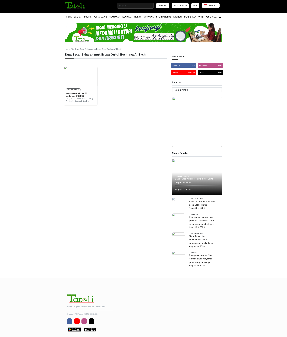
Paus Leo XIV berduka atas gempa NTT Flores (202, 203)
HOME (69, 17)
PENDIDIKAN (190, 17)
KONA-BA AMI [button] (180, 5)
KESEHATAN (211, 17)
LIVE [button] (195, 5)
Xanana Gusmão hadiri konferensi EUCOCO (76, 94)
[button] (75, 5)
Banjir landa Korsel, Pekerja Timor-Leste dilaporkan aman (194, 181)
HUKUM (138, 17)
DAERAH (78, 17)
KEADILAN (127, 17)
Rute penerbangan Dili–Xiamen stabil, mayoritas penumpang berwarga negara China (200, 259)
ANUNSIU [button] (163, 5)
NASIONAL (149, 17)
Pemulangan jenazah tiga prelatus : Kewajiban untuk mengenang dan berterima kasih (201, 221)
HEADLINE (195, 214)
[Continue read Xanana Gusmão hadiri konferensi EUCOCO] (80, 76)
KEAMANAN (114, 17)
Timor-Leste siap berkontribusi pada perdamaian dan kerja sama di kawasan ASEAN (202, 240)
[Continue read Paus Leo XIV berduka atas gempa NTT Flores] (178, 204)
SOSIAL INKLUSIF (183, 176)
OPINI (200, 17)
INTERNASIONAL (163, 17)
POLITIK (88, 17)
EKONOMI (177, 17)
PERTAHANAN (100, 17)
